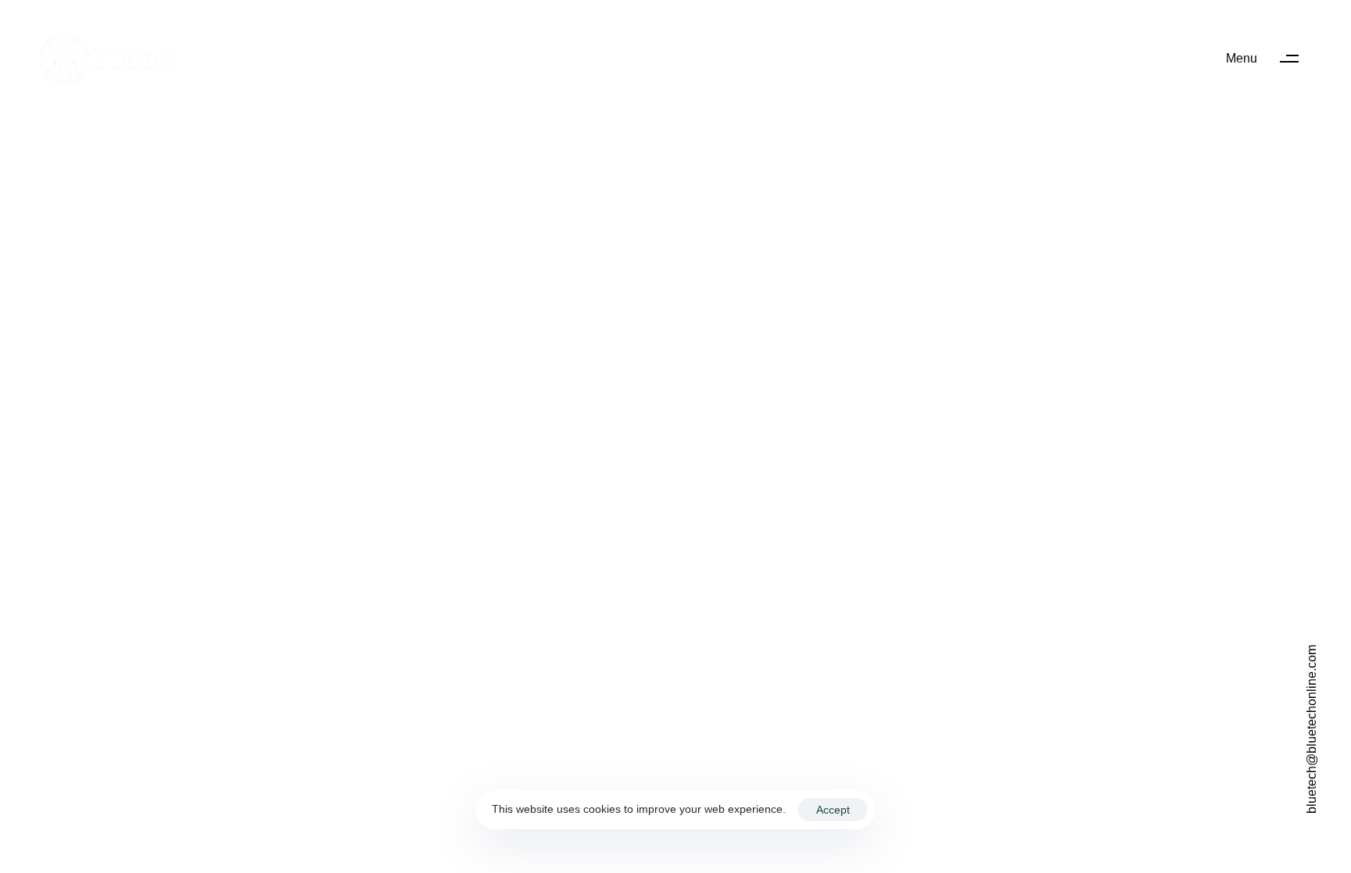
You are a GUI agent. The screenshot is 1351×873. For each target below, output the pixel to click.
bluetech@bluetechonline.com (1311, 729)
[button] (1269, 58)
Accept (833, 809)
